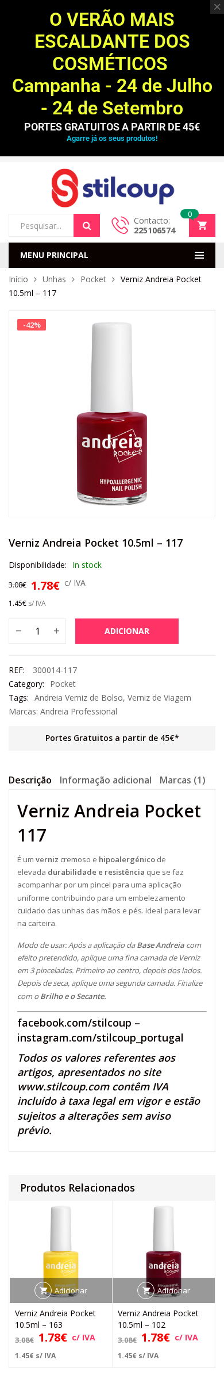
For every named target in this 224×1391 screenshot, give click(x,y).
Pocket (93, 279)
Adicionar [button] (71, 1290)
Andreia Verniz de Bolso (78, 697)
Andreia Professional (78, 711)
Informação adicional (106, 780)
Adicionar (127, 630)
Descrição (30, 780)
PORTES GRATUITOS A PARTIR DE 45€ (112, 127)
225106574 (154, 230)
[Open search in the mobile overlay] (54, 225)
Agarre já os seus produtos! (112, 138)
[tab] (30, 782)
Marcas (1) (183, 780)
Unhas (54, 279)
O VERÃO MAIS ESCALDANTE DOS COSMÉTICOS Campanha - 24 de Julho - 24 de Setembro (112, 64)
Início (18, 279)
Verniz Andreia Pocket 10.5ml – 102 (158, 1319)
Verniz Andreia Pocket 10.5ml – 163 (55, 1319)
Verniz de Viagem (159, 697)
